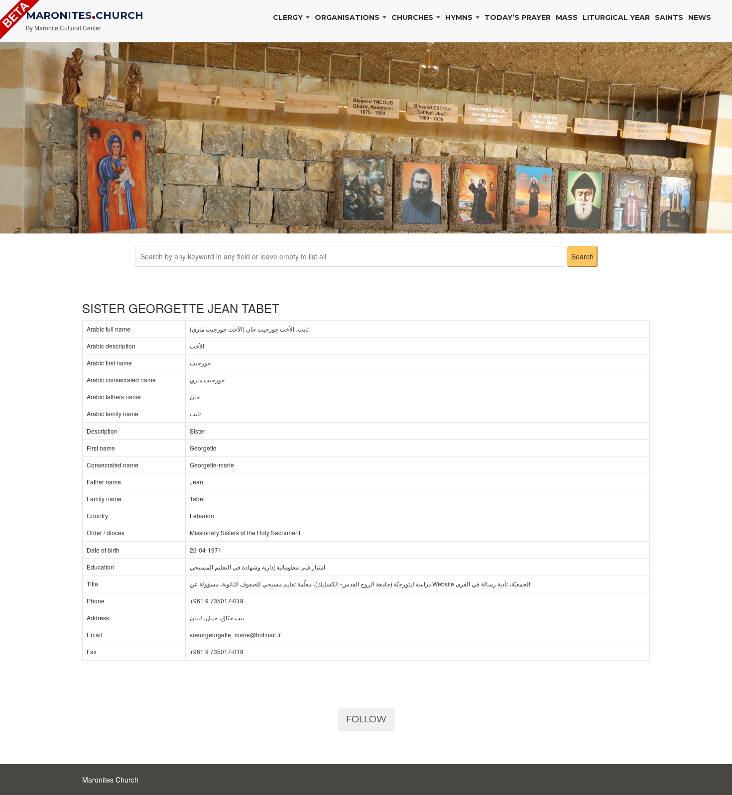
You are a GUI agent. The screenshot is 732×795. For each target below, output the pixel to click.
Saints (669, 17)
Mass (567, 17)
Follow (366, 719)
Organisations (348, 17)
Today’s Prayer (518, 17)
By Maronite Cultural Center (63, 27)
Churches (413, 17)
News (699, 17)
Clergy (289, 17)
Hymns (460, 17)
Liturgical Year (616, 17)
